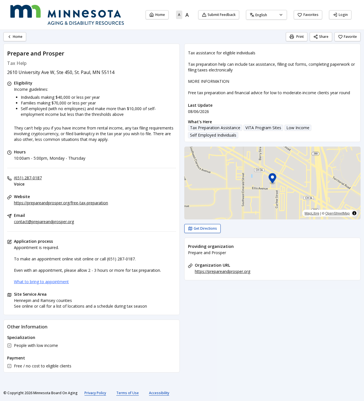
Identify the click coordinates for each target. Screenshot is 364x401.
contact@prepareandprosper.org (44, 221)
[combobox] (266, 15)
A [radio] (179, 14)
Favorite (350, 36)
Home (160, 14)
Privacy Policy (95, 392)
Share (323, 36)
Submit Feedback (221, 14)
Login (343, 14)
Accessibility (159, 392)
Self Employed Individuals (213, 135)
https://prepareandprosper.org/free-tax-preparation (61, 202)
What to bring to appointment (41, 281)
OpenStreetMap (337, 213)
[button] (272, 179)
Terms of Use (127, 392)
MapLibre (312, 213)
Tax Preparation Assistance (215, 127)
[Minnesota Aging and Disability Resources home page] (67, 14)
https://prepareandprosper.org (222, 271)
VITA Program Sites (263, 127)
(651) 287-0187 (28, 177)
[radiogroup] (183, 15)
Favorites (310, 14)
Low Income (297, 127)
